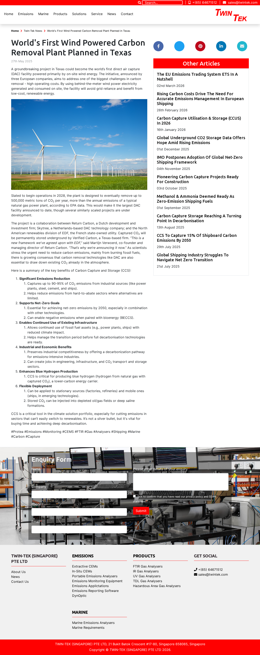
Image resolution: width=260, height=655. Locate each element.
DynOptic (79, 596)
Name (35, 469)
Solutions (79, 14)
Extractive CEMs (85, 566)
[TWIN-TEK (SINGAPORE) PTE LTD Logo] (234, 14)
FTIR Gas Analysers (147, 566)
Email (35, 521)
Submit (141, 511)
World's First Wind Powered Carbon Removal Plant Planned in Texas (88, 30)
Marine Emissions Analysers (93, 623)
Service (97, 14)
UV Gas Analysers (146, 576)
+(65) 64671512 (204, 2)
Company (38, 486)
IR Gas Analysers (146, 571)
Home (8, 14)
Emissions (25, 14)
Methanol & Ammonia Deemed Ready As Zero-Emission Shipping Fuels (195, 198)
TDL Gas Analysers (147, 581)
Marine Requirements (88, 627)
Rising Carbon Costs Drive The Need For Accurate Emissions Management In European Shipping (200, 98)
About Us (18, 572)
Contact (127, 14)
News (111, 14)
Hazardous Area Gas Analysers (157, 586)
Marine (43, 14)
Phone (36, 504)
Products (60, 14)
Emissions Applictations (90, 586)
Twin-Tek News (33, 30)
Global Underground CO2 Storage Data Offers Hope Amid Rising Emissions (201, 140)
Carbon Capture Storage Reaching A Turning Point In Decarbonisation (199, 218)
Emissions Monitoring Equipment (97, 581)
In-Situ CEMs (82, 571)
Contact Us (20, 582)
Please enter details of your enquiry (160, 469)
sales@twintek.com (242, 2)
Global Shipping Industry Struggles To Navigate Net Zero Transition (193, 257)
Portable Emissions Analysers (94, 576)
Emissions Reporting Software (95, 591)
